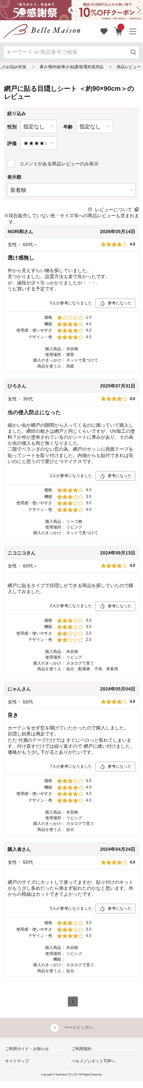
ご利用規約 (81, 1048)
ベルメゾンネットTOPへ (93, 1061)
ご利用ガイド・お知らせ (27, 1048)
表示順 (14, 177)
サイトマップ (17, 1061)
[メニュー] (133, 31)
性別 (12, 126)
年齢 (68, 126)
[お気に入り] (104, 31)
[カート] (118, 31)
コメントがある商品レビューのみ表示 (58, 163)
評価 (12, 143)
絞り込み (16, 113)
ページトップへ (78, 1027)
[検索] (133, 52)
